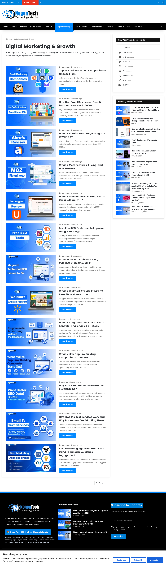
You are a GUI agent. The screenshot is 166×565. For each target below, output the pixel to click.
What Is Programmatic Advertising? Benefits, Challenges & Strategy (81, 324)
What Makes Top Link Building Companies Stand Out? (77, 355)
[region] (83, 557)
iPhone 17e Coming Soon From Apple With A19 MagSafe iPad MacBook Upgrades (144, 186)
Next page (100, 483)
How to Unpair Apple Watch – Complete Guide (144, 152)
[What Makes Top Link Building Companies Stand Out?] (31, 363)
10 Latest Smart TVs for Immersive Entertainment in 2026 (88, 522)
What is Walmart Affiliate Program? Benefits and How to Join (81, 292)
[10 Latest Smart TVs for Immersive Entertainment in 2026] (64, 524)
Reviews (110, 27)
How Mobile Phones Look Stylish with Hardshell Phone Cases (145, 130)
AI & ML (49, 27)
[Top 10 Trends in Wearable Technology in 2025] (123, 175)
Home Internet (35, 27)
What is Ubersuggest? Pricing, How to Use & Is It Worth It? (82, 198)
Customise (121, 560)
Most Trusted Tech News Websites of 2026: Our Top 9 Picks (63, 2)
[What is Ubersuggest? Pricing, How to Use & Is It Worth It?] (31, 206)
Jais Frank (64, 382)
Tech (14, 27)
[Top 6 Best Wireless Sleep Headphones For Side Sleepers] (123, 121)
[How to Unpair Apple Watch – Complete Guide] (123, 154)
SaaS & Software (81, 27)
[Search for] (162, 26)
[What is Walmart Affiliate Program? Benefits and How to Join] (31, 300)
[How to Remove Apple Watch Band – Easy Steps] (123, 165)
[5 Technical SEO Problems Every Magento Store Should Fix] (31, 269)
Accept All (154, 560)
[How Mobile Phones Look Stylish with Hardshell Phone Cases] (123, 132)
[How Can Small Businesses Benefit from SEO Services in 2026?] (31, 111)
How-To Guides (124, 27)
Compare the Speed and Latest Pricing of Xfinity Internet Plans (145, 108)
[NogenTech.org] (20, 14)
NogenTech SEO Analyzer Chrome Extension (29, 532)
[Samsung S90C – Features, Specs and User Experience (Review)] (123, 198)
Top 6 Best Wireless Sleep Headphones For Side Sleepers (145, 119)
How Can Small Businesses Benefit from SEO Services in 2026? (80, 103)
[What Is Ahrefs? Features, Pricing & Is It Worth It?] (31, 143)
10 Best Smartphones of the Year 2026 (90, 532)
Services (23, 27)
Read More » (67, 89)
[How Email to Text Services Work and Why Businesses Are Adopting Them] (31, 426)
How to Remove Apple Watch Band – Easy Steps (144, 162)
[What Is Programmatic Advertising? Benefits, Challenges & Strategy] (31, 332)
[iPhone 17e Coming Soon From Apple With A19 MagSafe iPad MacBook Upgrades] (123, 186)
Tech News (138, 27)
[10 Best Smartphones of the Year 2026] (64, 535)
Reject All (138, 560)
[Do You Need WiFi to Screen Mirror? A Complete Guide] (123, 210)
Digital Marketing (63, 27)
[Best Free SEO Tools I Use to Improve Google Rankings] (31, 237)
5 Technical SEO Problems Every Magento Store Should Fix (78, 261)
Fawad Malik (65, 67)
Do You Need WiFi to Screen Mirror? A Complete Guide (143, 208)
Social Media (97, 27)
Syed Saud (65, 319)
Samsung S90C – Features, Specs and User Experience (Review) (143, 197)
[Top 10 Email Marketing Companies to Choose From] (31, 80)
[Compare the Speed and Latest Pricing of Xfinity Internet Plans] (123, 110)
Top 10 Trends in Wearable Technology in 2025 (143, 173)
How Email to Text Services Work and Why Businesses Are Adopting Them (82, 418)
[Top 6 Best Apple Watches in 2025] (123, 143)
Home (6, 27)
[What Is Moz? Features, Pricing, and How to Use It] (31, 174)
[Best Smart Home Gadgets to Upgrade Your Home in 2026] (64, 513)
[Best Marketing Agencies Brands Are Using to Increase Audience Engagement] (31, 458)
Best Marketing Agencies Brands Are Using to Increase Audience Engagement (81, 452)
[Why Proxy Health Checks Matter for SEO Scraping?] (31, 395)
